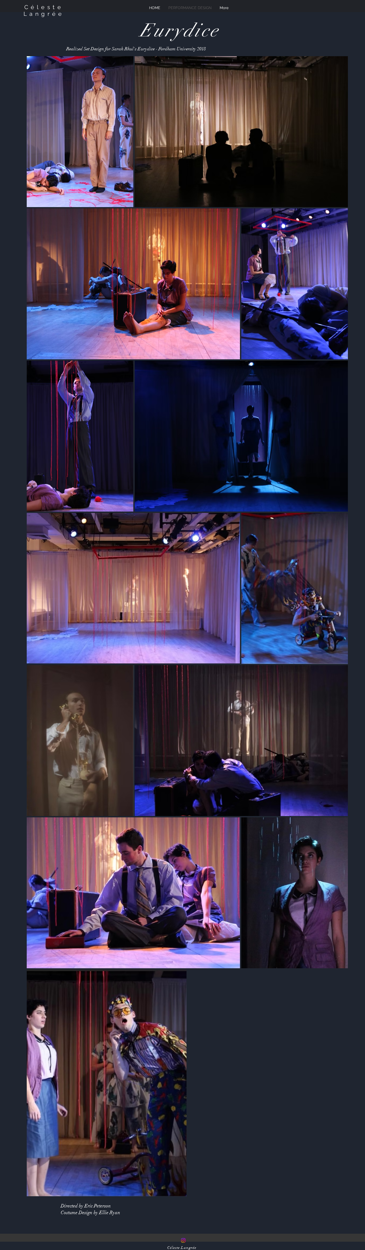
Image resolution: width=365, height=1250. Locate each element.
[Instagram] (183, 1240)
